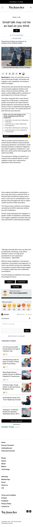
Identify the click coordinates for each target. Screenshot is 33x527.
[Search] (31, 7)
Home (3, 442)
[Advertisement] (16, 177)
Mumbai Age (5, 479)
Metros (3, 466)
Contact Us (5, 506)
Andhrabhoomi (6, 448)
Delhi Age (4, 476)
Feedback (4, 501)
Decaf (3, 482)
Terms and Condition (8, 495)
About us (4, 485)
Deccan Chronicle (7, 445)
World (3, 464)
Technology (5, 469)
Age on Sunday (18, 2)
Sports (3, 461)
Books (3, 458)
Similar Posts (7, 427)
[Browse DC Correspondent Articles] (5, 293)
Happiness (10, 282)
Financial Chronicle (8, 451)
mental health (21, 282)
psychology (16, 286)
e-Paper (11, 2)
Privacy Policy (6, 503)
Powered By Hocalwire (7, 523)
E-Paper (4, 498)
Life (17, 30)
